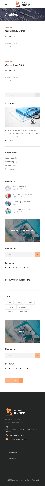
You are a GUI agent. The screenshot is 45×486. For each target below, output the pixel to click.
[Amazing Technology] (8, 203)
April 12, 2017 (17, 189)
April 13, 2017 (17, 197)
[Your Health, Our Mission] (8, 211)
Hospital (10, 307)
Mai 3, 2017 (9, 27)
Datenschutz (13, 458)
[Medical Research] (8, 188)
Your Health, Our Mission (23, 209)
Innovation (23, 307)
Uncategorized (11, 169)
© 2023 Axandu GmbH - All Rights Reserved (22, 480)
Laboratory (9, 161)
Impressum (12, 452)
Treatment (23, 311)
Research (9, 165)
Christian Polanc (13, 43)
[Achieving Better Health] (8, 196)
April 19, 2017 (17, 212)
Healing (19, 303)
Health (30, 303)
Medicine (11, 311)
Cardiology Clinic (15, 31)
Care (9, 303)
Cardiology (9, 158)
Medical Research (20, 186)
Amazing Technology (22, 202)
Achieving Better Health (23, 194)
